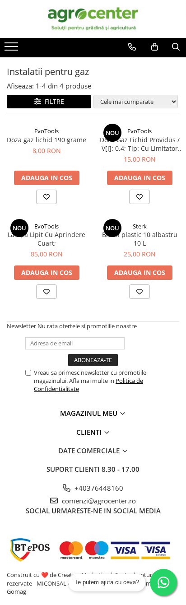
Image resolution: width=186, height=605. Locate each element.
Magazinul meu (89, 413)
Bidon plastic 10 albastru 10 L (139, 238)
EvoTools (46, 131)
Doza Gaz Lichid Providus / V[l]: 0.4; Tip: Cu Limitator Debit (140, 144)
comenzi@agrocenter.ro (98, 500)
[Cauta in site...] (176, 47)
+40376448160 (98, 488)
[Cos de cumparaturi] (154, 47)
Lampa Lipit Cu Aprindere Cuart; (46, 238)
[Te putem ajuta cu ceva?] (163, 582)
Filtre (52, 101)
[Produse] (12, 49)
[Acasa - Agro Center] (93, 19)
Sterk (140, 226)
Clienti (89, 432)
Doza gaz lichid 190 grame (46, 139)
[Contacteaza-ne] (132, 47)
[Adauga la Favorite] (46, 197)
